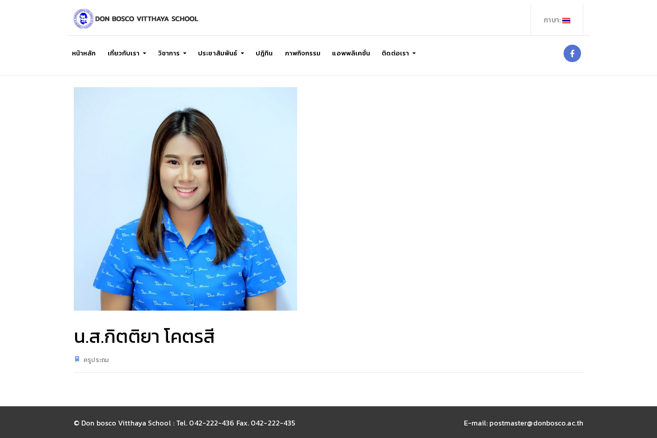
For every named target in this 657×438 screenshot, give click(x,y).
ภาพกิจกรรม (303, 53)
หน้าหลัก (84, 53)
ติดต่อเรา (395, 53)
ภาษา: (552, 19)
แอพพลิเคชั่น (351, 53)
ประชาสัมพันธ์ (217, 53)
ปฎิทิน (264, 53)
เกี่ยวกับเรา (124, 53)
